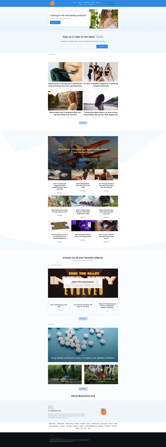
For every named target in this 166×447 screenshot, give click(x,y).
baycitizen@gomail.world (57, 438)
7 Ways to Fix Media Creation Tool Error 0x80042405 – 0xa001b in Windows (107, 305)
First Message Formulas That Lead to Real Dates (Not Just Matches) (106, 185)
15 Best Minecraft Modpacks (83, 283)
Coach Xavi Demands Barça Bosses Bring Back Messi (65, 374)
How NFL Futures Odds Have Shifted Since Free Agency (101, 374)
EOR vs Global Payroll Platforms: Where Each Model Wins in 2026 (83, 211)
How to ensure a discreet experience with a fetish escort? (106, 236)
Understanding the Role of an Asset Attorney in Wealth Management (60, 236)
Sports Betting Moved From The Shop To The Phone (83, 185)
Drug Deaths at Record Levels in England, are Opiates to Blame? (83, 345)
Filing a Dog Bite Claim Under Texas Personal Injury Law (106, 211)
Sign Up (102, 46)
